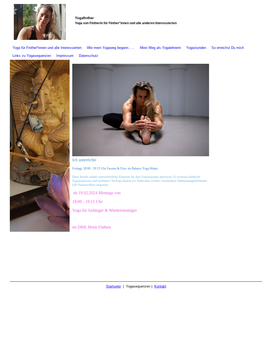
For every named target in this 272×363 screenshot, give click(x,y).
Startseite (113, 286)
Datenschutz (88, 56)
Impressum (65, 56)
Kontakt (160, 286)
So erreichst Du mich (227, 48)
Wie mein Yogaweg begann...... (111, 48)
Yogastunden (196, 48)
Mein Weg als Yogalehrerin (160, 48)
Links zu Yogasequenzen (31, 56)
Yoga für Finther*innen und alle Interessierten (47, 48)
